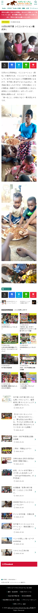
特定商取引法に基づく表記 (11, 600)
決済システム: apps (19, 604)
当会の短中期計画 (13, 596)
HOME (5, 579)
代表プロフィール (26, 592)
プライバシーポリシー (29, 600)
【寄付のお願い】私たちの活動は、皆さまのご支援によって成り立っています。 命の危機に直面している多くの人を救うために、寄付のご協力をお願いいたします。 (19, 15)
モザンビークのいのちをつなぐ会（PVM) (20, 608)
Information (5, 22)
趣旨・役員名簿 (13, 592)
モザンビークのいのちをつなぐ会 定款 (19, 588)
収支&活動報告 (26, 596)
